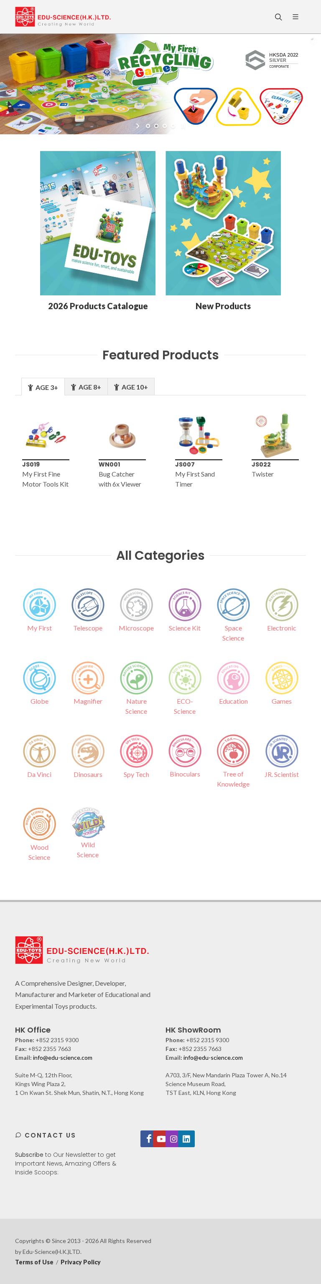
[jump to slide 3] (164, 126)
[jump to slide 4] (173, 126)
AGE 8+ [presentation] (89, 387)
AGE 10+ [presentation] (134, 387)
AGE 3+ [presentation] (46, 387)
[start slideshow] (138, 126)
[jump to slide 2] (156, 126)
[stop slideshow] (182, 126)
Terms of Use (34, 1262)
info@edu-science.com (62, 1057)
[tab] (43, 386)
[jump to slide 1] (148, 126)
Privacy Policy (81, 1262)
